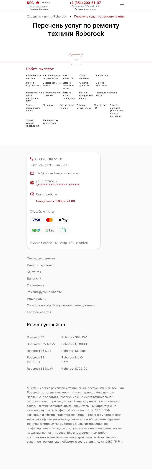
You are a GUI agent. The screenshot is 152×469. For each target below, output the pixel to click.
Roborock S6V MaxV (41, 344)
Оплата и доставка (40, 265)
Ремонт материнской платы (86, 95)
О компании (35, 285)
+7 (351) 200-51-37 (85, 3)
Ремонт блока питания (33, 76)
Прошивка (48, 105)
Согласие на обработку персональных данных (61, 305)
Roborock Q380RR (74, 344)
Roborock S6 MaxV (40, 368)
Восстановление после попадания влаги (35, 96)
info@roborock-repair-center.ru (57, 173)
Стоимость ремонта (41, 258)
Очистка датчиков (84, 84)
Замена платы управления (68, 95)
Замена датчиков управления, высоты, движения (116, 110)
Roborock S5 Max (73, 350)
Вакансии (34, 278)
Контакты (34, 272)
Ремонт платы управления (50, 121)
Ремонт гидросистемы (33, 84)
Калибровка (102, 75)
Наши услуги (36, 298)
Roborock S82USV (74, 337)
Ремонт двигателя (67, 76)
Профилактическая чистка (106, 94)
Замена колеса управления (32, 123)
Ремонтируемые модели (44, 292)
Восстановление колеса (52, 84)
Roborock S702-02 (74, 368)
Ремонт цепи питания (66, 106)
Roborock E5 (35, 337)
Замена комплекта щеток (68, 85)
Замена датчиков (84, 76)
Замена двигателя (101, 84)
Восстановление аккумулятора (52, 76)
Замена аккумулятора (84, 106)
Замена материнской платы (33, 108)
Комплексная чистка (53, 94)
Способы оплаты (39, 312)
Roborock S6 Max (39, 350)
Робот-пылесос (40, 68)
